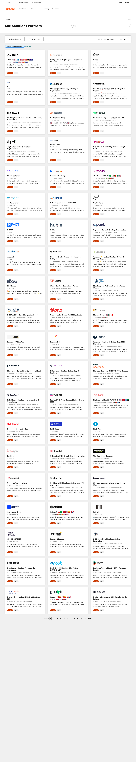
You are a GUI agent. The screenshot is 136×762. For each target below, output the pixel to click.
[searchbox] (101, 26)
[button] (129, 19)
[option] (15, 39)
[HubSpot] (10, 8)
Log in (120, 2)
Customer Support (23, 2)
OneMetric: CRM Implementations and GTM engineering (67, 484)
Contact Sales (38, 2)
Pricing (46, 9)
